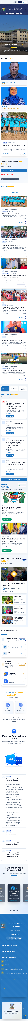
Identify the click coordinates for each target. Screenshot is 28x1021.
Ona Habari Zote (14, 194)
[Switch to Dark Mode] (15, 2)
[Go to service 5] (14, 912)
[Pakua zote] (21, 649)
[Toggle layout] (21, 1003)
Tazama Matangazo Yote (14, 481)
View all (24, 563)
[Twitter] (16, 940)
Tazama (11, 418)
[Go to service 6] (16, 912)
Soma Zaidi (7, 155)
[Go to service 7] (17, 912)
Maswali (4, 2)
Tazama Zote (22, 641)
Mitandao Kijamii (12, 2)
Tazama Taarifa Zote (9, 172)
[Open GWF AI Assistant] (24, 1017)
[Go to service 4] (13, 912)
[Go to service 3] (11, 912)
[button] (14, 803)
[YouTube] (20, 940)
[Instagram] (12, 940)
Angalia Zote (21, 487)
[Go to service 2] (10, 912)
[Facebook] (8, 940)
